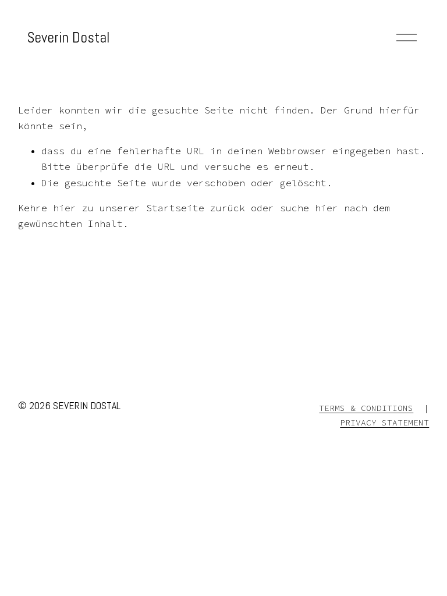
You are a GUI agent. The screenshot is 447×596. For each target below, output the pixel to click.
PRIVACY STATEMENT (384, 422)
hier (64, 208)
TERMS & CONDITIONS (366, 408)
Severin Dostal (68, 37)
